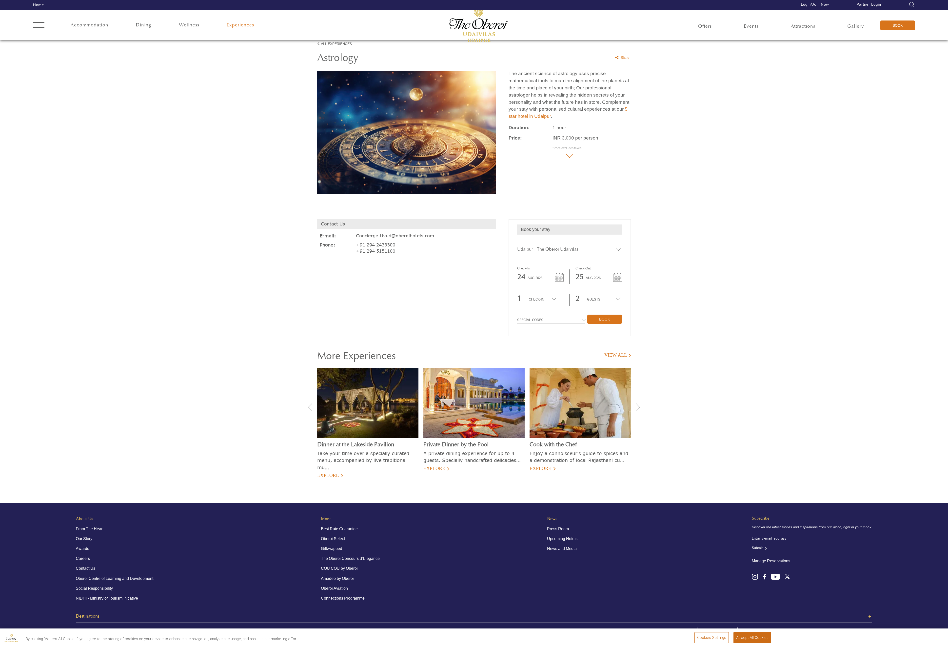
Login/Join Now (815, 4)
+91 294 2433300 (375, 245)
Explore (328, 475)
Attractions (803, 26)
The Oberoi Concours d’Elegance (350, 558)
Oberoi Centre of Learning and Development (114, 578)
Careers (83, 558)
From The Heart (89, 529)
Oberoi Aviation (334, 588)
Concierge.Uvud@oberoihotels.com (395, 236)
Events (751, 26)
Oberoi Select (333, 539)
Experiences (240, 25)
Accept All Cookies (752, 637)
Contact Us (85, 568)
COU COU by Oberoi (339, 568)
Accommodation (89, 25)
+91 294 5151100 (375, 251)
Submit (757, 548)
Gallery (855, 26)
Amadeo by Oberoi (337, 578)
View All (615, 355)
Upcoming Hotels (562, 539)
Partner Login (868, 4)
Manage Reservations (771, 561)
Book (898, 25)
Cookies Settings (711, 637)
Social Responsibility (94, 588)
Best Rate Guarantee (339, 529)
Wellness (189, 25)
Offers (705, 26)
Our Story (84, 539)
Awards (82, 548)
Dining (143, 25)
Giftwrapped (331, 548)
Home (38, 5)
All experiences (336, 44)
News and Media (562, 548)
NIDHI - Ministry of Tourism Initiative (107, 598)
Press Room (558, 529)
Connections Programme (343, 598)
